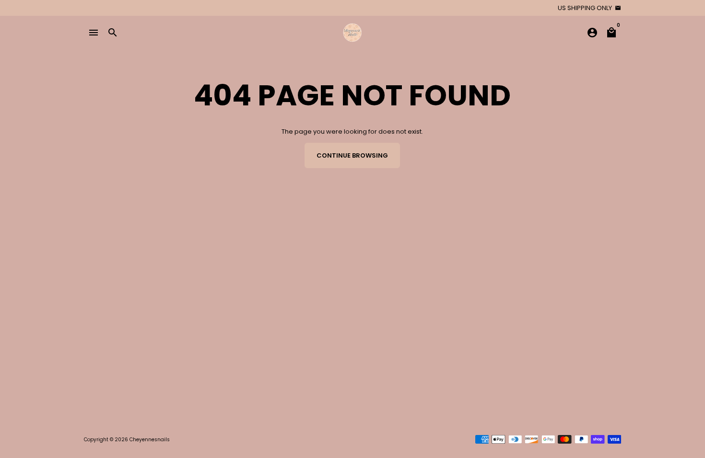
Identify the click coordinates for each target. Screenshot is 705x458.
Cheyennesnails (149, 439)
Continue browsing (352, 155)
